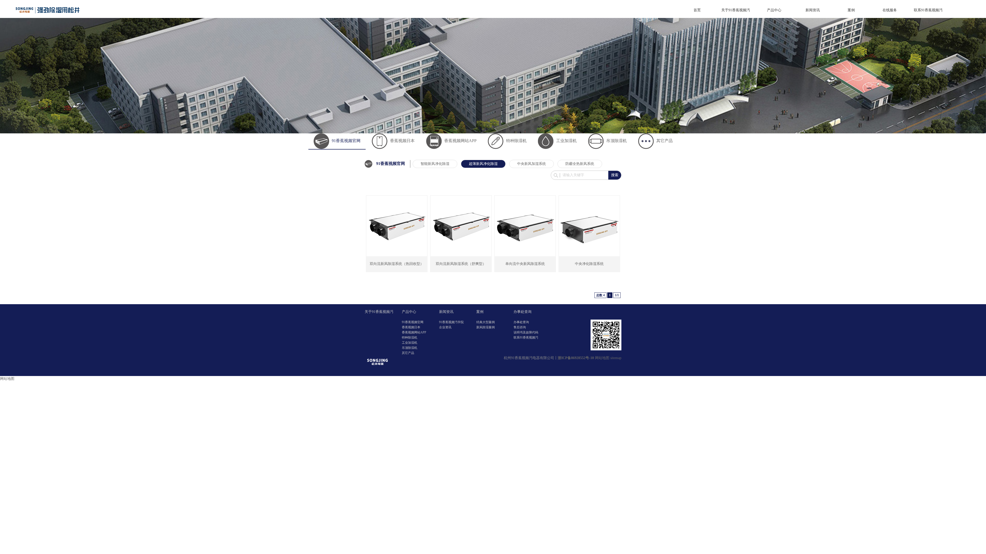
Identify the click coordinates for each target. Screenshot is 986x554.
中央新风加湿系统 (531, 164)
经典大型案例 (485, 322)
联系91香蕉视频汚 (928, 10)
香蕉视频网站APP (460, 140)
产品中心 (774, 10)
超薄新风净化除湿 (483, 164)
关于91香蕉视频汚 (735, 10)
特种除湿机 (516, 140)
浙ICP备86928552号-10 (576, 358)
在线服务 (890, 10)
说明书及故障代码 (526, 332)
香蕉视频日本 (402, 140)
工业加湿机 (566, 140)
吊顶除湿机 (616, 140)
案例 (851, 10)
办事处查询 (523, 312)
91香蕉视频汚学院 (451, 322)
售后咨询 (520, 327)
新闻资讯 (812, 10)
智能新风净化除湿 (435, 164)
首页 (697, 10)
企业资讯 (445, 327)
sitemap (615, 358)
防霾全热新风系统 (579, 164)
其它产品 (664, 140)
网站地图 (602, 358)
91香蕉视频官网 (346, 140)
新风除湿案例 (485, 327)
